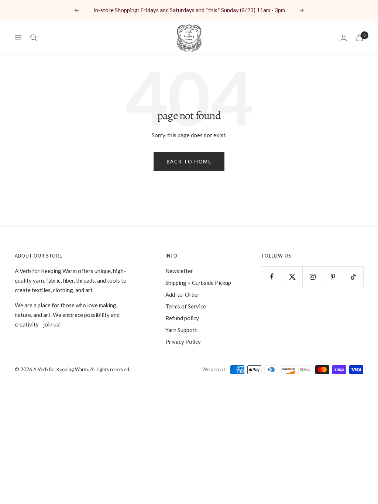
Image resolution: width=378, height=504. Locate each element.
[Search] (33, 37)
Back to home (189, 162)
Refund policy (182, 318)
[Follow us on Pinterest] (333, 276)
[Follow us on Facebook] (272, 276)
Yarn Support (181, 330)
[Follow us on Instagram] (312, 276)
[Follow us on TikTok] (353, 276)
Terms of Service (185, 306)
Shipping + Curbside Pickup (198, 282)
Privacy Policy (183, 341)
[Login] (343, 38)
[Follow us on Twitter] (292, 276)
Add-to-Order (182, 294)
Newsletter (179, 270)
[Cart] (359, 37)
